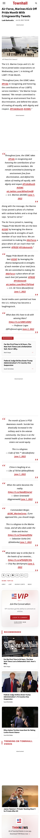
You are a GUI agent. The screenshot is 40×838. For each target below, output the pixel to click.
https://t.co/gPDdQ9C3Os (20, 560)
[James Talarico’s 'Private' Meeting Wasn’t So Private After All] (20, 796)
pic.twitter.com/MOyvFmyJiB (20, 191)
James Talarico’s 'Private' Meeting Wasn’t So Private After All (20, 810)
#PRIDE (15, 247)
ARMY (4, 584)
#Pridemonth (25, 247)
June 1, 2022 (20, 291)
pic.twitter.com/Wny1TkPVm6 (20, 284)
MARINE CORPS (20, 584)
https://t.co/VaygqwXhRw (20, 535)
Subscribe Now (20, 622)
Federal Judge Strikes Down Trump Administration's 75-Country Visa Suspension (17, 697)
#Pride (5, 83)
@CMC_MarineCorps (16, 513)
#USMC (27, 109)
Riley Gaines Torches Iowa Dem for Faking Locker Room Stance (19, 731)
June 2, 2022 (28, 329)
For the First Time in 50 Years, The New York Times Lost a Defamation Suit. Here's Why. (20, 661)
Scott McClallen (8, 702)
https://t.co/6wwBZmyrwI (20, 492)
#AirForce (31, 240)
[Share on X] (3, 575)
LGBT (10, 584)
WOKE (30, 584)
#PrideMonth (16, 109)
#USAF (5, 229)
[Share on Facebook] (13, 575)
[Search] (36, 3)
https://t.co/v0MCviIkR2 (20, 322)
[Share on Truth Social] (8, 575)
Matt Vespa (7, 667)
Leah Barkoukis (8, 20)
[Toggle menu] (4, 3)
